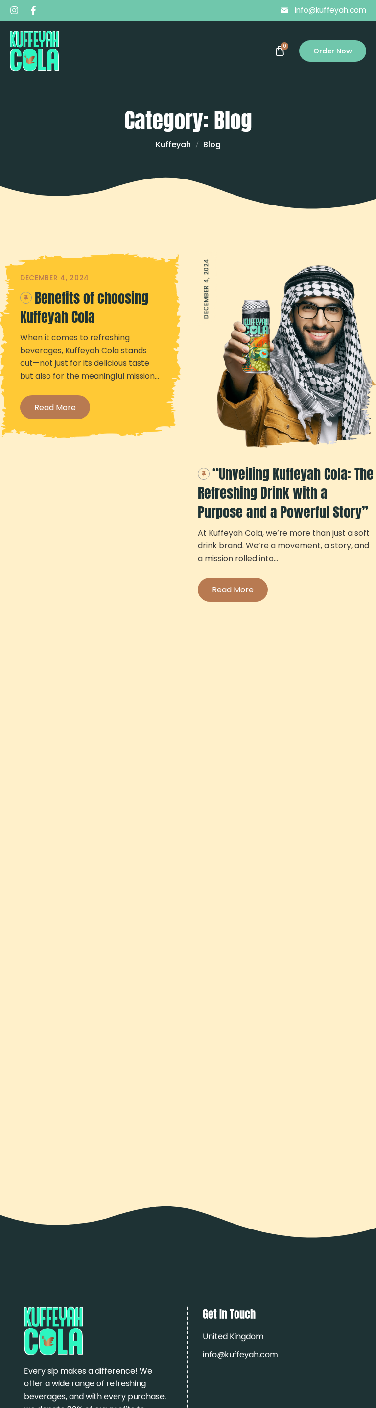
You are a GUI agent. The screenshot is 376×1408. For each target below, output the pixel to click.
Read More (55, 407)
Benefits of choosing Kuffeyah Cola (84, 307)
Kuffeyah (173, 144)
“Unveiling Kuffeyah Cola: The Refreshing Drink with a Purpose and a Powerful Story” (286, 492)
